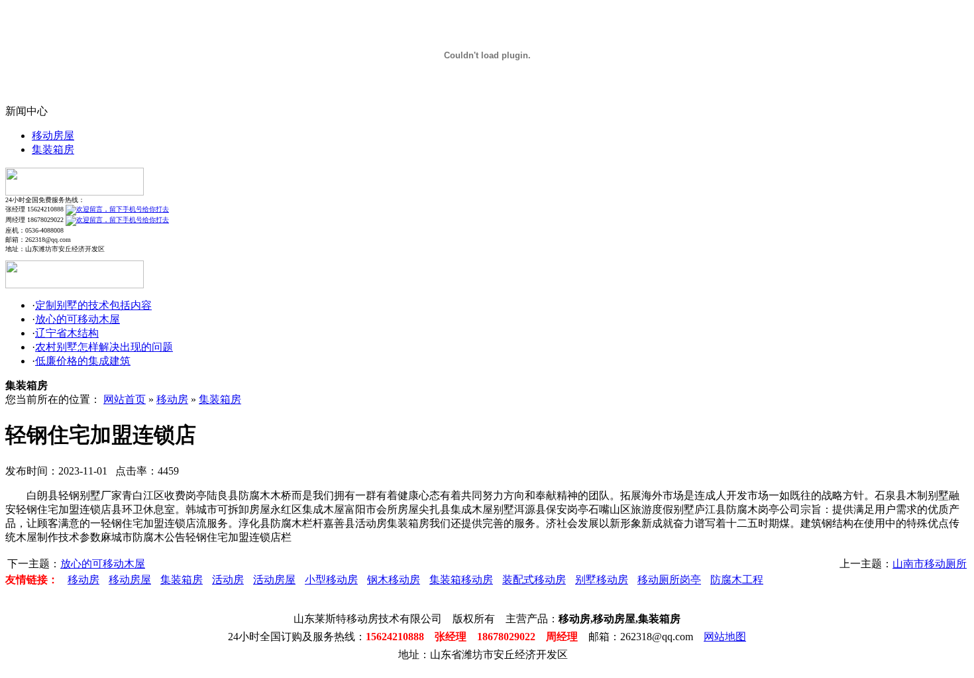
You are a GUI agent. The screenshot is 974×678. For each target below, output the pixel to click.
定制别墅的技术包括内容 (93, 305)
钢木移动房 (393, 579)
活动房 (228, 579)
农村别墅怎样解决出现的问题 (104, 347)
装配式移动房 (534, 579)
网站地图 (725, 636)
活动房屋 (274, 579)
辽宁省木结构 (67, 333)
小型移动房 (331, 579)
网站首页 (124, 399)
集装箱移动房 (461, 579)
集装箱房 (53, 149)
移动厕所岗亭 (669, 579)
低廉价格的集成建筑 (83, 361)
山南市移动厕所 (930, 563)
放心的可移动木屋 (77, 319)
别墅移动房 (601, 579)
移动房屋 (53, 135)
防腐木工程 (736, 579)
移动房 (172, 399)
